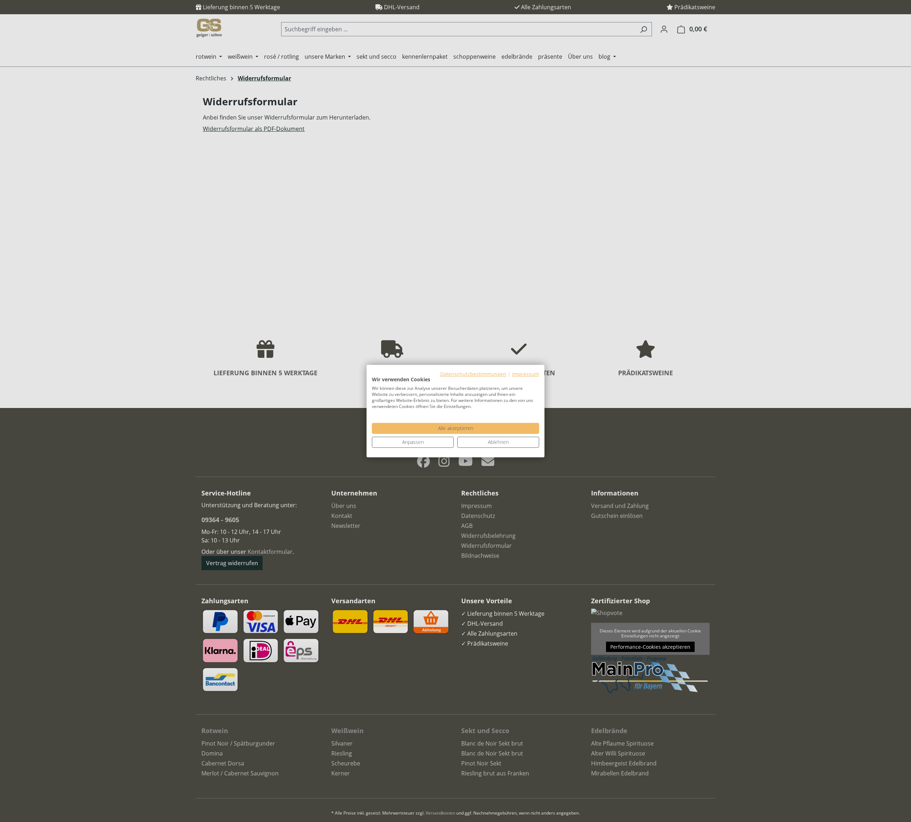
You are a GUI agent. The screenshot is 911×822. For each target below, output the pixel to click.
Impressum (525, 373)
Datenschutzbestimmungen (473, 373)
